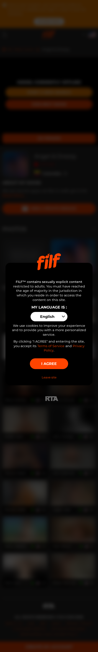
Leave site (49, 377)
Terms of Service (50, 346)
